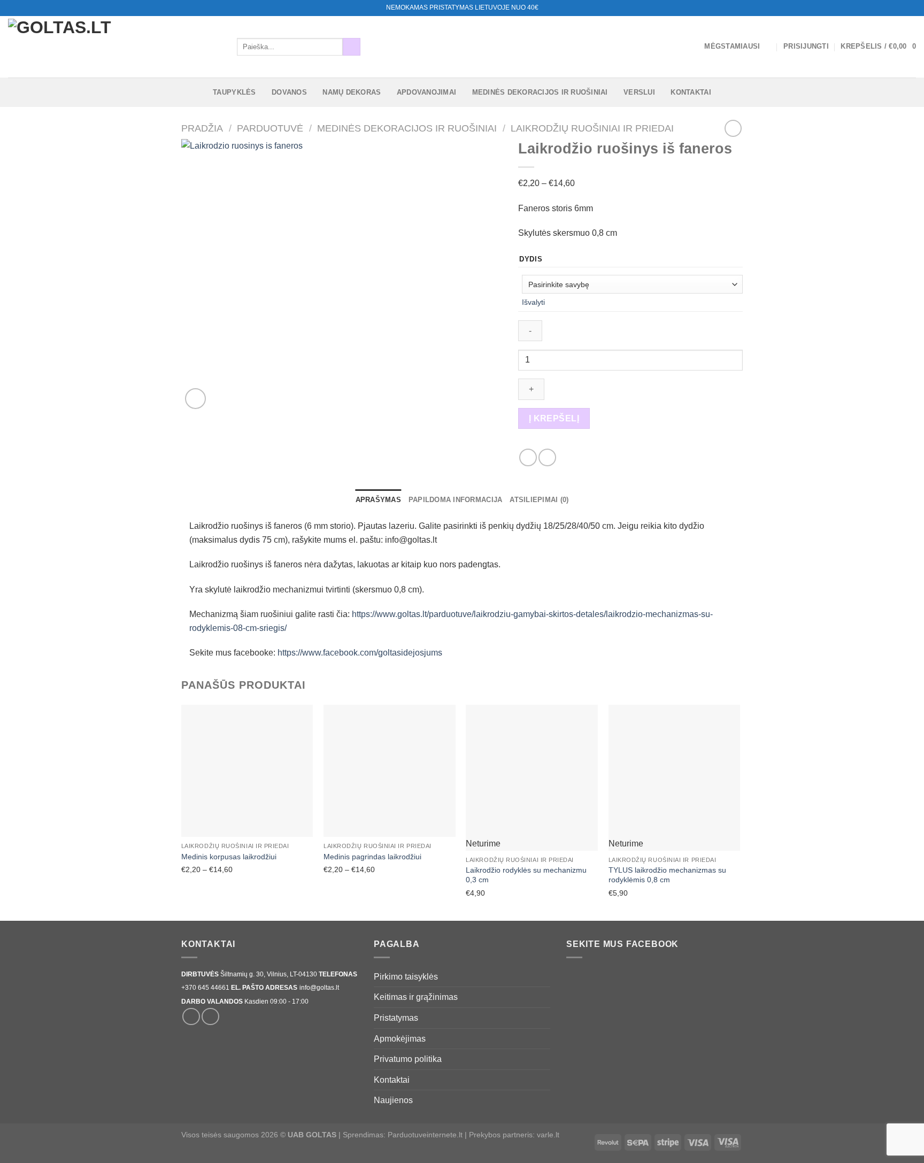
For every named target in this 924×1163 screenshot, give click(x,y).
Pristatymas (396, 1017)
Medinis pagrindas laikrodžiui (372, 856)
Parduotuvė (270, 128)
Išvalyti (533, 302)
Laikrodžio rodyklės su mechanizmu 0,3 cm (526, 875)
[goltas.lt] (114, 47)
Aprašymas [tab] (378, 500)
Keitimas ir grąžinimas (416, 997)
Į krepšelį (554, 418)
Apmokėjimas (400, 1038)
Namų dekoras (351, 92)
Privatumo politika (408, 1059)
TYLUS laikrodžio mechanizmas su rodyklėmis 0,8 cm (667, 875)
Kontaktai (691, 92)
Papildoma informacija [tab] (455, 500)
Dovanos (289, 92)
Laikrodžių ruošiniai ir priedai (592, 128)
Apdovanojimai (426, 92)
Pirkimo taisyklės (406, 976)
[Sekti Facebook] (890, 8)
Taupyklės (234, 92)
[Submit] (351, 47)
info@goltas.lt (319, 987)
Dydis (531, 259)
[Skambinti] (910, 8)
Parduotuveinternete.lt (425, 1134)
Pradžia (202, 128)
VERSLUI (639, 92)
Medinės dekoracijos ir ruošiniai (540, 92)
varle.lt (548, 1134)
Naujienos (393, 1100)
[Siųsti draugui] (547, 457)
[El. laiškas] (900, 8)
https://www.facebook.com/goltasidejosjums (360, 652)
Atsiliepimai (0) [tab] (539, 500)
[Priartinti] (195, 398)
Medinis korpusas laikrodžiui (228, 856)
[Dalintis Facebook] (528, 457)
